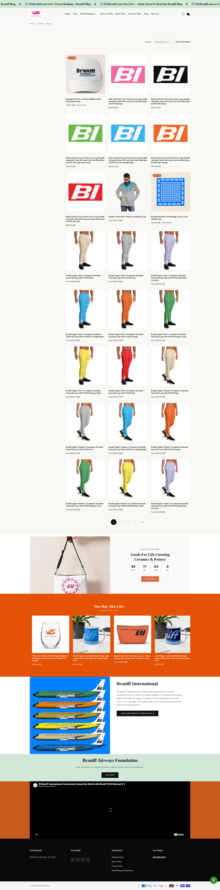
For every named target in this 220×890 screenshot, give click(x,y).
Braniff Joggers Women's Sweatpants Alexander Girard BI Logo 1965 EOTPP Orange (169, 448)
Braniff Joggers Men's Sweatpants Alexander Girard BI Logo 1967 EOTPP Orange (126, 335)
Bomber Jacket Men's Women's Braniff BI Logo (127, 217)
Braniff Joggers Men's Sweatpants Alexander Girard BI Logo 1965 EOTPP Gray (126, 277)
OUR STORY (110, 775)
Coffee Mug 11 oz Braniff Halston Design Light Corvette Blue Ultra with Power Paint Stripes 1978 (48, 658)
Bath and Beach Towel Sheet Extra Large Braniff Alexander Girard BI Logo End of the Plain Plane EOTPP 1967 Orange (170, 160)
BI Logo (49, 23)
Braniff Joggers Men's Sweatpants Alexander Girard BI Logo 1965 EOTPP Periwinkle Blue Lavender (169, 278)
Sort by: (148, 42)
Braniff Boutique (43, 886)
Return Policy (117, 861)
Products (40, 23)
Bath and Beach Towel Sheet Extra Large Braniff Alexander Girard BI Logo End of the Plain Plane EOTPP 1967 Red (85, 219)
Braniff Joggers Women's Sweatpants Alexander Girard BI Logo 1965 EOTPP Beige (169, 392)
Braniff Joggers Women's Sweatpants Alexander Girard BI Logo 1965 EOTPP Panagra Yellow (127, 505)
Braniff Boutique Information (122, 870)
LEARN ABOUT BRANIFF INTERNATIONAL (136, 713)
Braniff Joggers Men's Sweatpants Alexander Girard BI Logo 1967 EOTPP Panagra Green (168, 335)
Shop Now (150, 579)
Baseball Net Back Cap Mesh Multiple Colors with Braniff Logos (83, 100)
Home (67, 13)
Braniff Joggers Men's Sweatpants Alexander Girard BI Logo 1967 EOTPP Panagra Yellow (83, 392)
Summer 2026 (106, 13)
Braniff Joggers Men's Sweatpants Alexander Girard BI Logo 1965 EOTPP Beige (83, 277)
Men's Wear (120, 13)
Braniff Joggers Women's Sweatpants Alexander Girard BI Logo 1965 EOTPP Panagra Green (84, 505)
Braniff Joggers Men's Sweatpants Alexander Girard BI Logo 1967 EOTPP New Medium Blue (85, 335)
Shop (75, 13)
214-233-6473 (159, 857)
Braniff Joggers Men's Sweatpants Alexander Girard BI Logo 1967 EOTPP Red (126, 392)
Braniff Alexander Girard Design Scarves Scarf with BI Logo (169, 218)
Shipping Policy (118, 857)
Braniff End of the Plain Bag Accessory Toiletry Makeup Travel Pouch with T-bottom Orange (89, 657)
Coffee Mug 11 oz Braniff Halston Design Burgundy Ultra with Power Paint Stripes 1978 (171, 657)
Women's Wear (134, 13)
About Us (155, 13)
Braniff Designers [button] (87, 13)
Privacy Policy (117, 866)
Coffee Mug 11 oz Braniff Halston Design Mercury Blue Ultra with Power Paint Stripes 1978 (129, 658)
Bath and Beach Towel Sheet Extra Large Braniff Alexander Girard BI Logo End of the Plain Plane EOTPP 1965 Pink (128, 101)
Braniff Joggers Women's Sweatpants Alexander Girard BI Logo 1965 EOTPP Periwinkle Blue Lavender (169, 506)
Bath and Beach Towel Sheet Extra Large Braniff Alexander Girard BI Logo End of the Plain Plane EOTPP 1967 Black (170, 101)
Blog (146, 13)
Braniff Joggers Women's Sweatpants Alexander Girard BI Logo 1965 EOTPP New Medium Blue (127, 448)
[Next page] (142, 522)
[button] (183, 14)
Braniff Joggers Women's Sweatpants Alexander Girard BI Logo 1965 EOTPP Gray (84, 448)
